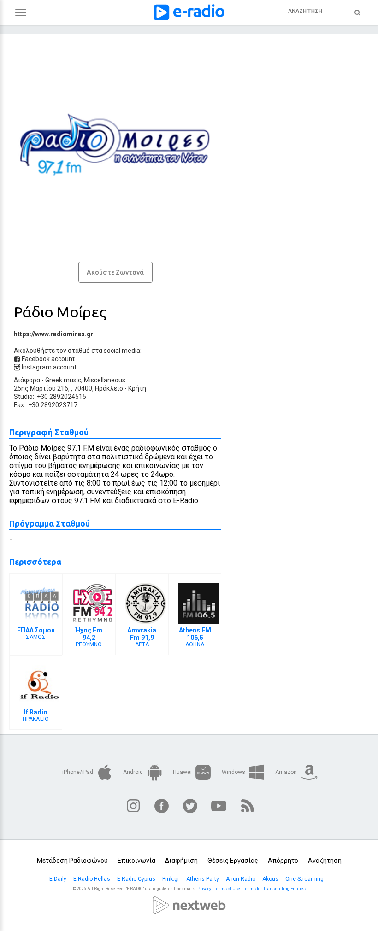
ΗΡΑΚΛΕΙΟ (36, 715)
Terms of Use (227, 888)
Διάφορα (27, 380)
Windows (234, 772)
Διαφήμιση (181, 860)
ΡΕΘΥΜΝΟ (88, 637)
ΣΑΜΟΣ (36, 633)
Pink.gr (171, 879)
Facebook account (47, 359)
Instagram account (48, 367)
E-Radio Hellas (92, 879)
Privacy (204, 888)
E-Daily (58, 879)
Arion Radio (241, 879)
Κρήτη (137, 388)
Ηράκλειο (109, 388)
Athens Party (203, 879)
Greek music (63, 380)
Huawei (183, 772)
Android (133, 772)
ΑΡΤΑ (141, 637)
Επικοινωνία (136, 860)
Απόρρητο (283, 860)
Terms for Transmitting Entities (274, 888)
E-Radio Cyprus (137, 879)
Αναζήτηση (325, 860)
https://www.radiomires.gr (54, 334)
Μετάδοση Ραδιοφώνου (72, 860)
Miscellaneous (104, 380)
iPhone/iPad (78, 772)
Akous (271, 879)
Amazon (286, 772)
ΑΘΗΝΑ (195, 637)
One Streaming (305, 879)
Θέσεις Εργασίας (232, 860)
